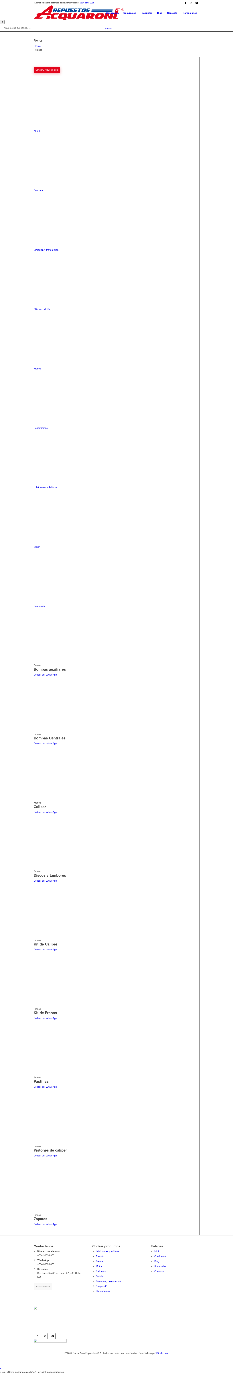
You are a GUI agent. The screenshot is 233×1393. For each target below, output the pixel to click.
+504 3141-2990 (87, 2)
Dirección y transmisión (108, 1281)
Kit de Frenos (45, 1012)
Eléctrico (100, 1256)
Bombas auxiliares (50, 669)
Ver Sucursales (42, 1286)
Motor (99, 1266)
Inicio (38, 46)
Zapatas (40, 1218)
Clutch (99, 1276)
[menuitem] (112, 12)
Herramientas (103, 1291)
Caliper (40, 806)
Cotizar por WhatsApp (45, 674)
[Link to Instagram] (191, 2)
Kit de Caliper (45, 944)
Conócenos (160, 1256)
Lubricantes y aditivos (107, 1251)
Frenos (99, 1261)
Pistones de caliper (50, 1150)
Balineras (101, 1271)
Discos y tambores (50, 875)
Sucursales (160, 1266)
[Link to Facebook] (185, 2)
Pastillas (41, 1081)
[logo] (79, 12)
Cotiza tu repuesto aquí (46, 70)
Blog (156, 1261)
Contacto (159, 1271)
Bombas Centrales (50, 738)
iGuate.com (162, 1353)
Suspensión (102, 1286)
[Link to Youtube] (196, 2)
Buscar (108, 28)
